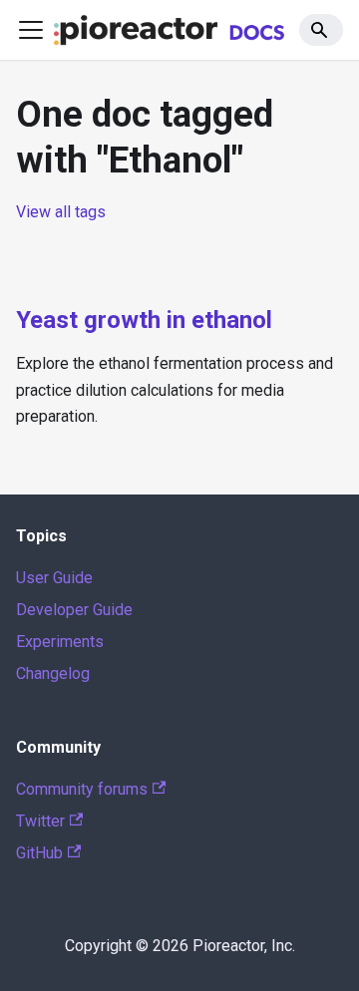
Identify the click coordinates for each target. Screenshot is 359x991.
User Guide (54, 577)
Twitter (40, 821)
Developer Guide (74, 609)
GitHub (39, 852)
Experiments (60, 641)
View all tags (61, 211)
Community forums (82, 789)
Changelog (53, 673)
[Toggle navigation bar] (31, 30)
